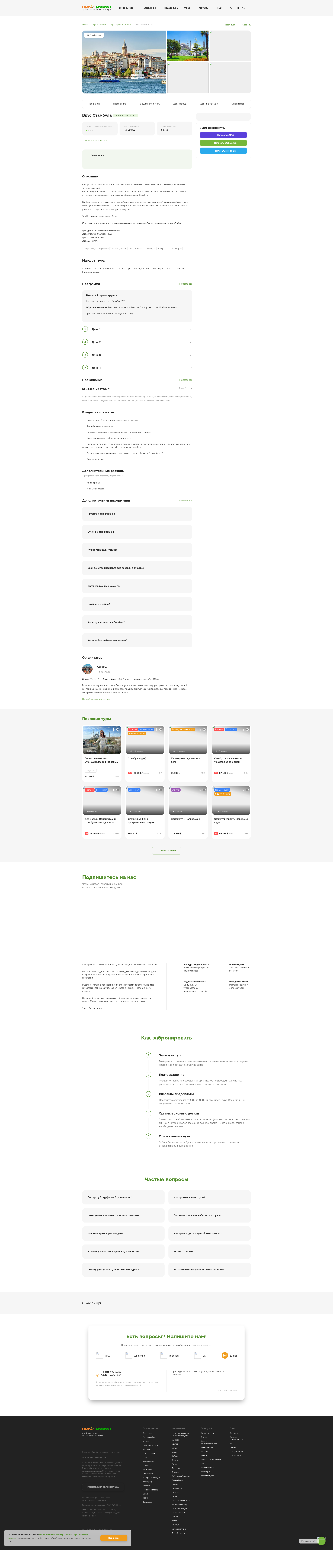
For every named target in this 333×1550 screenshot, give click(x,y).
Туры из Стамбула (99, 25)
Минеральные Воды (151, 1478)
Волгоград (147, 1482)
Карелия (175, 1492)
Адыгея (175, 1444)
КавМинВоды (177, 1480)
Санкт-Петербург (150, 1445)
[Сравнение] (238, 8)
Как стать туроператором (237, 1438)
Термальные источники (211, 1460)
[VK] (205, 882)
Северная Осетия (179, 1513)
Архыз (174, 1452)
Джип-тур (205, 1455)
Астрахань (147, 1486)
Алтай (174, 1448)
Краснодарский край (181, 1501)
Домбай (175, 1472)
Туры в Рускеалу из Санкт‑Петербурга (180, 1434)
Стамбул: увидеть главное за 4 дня (231, 821)
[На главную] (96, 6)
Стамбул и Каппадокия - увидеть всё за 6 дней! (228, 760)
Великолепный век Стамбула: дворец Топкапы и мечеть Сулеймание (101, 760)
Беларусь (176, 1460)
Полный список (178, 1533)
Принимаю (114, 1538)
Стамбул (175, 1517)
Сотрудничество (237, 1451)
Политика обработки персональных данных (101, 1452)
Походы (204, 1437)
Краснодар (147, 1433)
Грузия (174, 1464)
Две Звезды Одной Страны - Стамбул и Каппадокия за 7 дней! (101, 821)
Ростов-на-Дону (149, 1437)
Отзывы (233, 1447)
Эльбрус (175, 1525)
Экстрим (204, 1451)
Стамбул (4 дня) (137, 758)
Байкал (175, 1456)
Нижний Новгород (150, 1490)
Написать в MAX (225, 135)
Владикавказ (148, 1462)
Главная (85, 25)
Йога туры (205, 1472)
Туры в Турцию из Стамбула (121, 25)
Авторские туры (179, 1529)
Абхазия (175, 1440)
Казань (146, 1494)
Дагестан (176, 1468)
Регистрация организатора (103, 1487)
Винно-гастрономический (209, 1442)
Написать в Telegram (225, 151)
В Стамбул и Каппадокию (185, 819)
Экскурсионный (207, 1433)
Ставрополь (148, 1466)
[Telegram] (182, 1382)
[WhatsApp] (190, 1382)
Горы (203, 1464)
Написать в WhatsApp (225, 143)
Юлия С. (102, 666)
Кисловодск (148, 1474)
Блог (232, 1443)
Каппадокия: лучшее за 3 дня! (185, 760)
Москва (146, 1441)
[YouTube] (247, 882)
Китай (174, 1497)
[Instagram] (166, 928)
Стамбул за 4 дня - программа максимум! (141, 821)
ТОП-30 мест (235, 1455)
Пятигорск (147, 1470)
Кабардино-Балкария (181, 1476)
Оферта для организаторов (94, 1457)
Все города (147, 1502)
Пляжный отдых (207, 1468)
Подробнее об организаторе (96, 699)
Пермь (145, 1498)
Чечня (174, 1521)
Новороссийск (149, 1453)
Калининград (177, 1488)
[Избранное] (243, 8)
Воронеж (147, 1449)
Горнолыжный (207, 1447)
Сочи (145, 1457)
